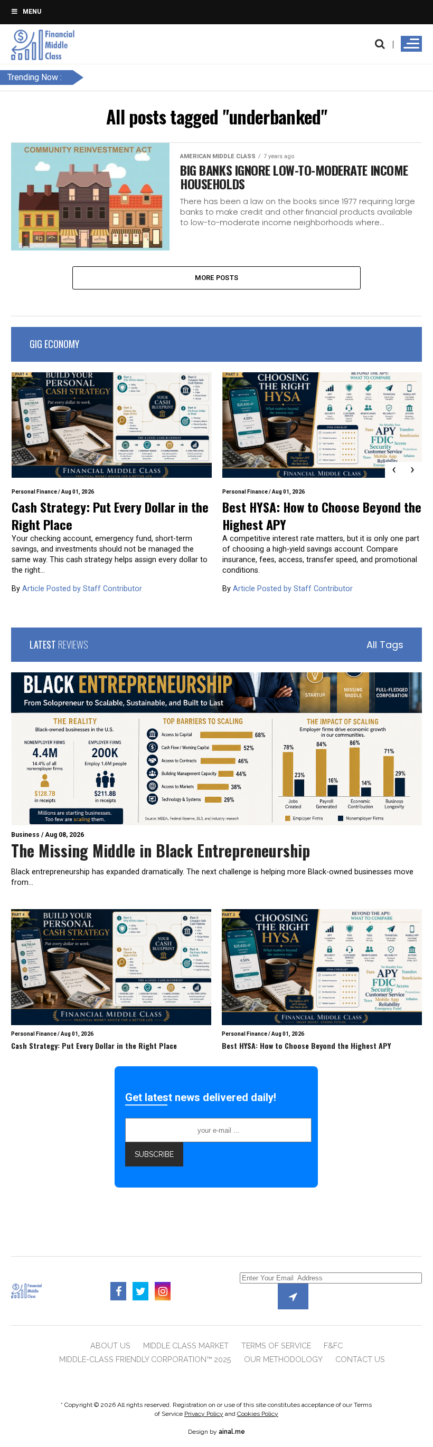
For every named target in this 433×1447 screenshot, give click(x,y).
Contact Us (360, 1359)
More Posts (217, 278)
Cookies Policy (257, 1413)
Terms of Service (276, 1345)
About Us (110, 1345)
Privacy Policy (203, 1413)
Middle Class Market (186, 1345)
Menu (32, 11)
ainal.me (232, 1431)
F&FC (333, 1345)
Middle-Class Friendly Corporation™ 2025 (145, 1359)
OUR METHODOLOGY (283, 1359)
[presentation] (394, 470)
